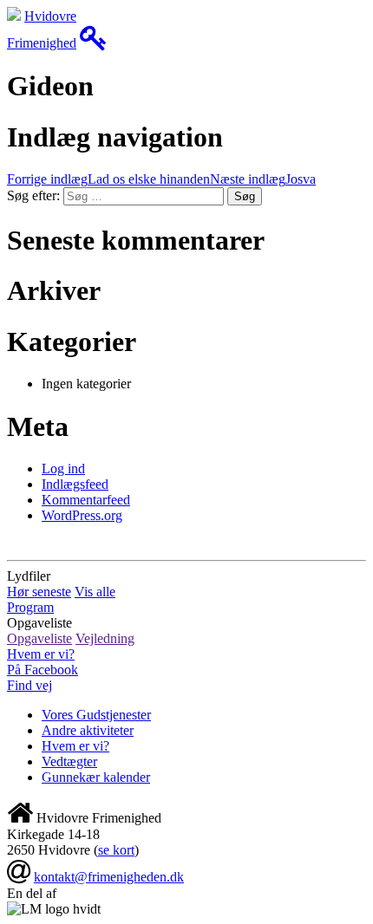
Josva (263, 179)
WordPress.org (82, 515)
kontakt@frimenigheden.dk (109, 876)
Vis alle (95, 591)
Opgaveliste (39, 638)
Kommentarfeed (86, 499)
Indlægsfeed (75, 484)
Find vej (29, 685)
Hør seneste (39, 591)
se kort (116, 850)
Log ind (63, 468)
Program (30, 607)
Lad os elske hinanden (108, 179)
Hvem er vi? (41, 654)
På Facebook (42, 669)
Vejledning (104, 638)
